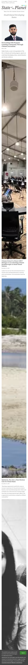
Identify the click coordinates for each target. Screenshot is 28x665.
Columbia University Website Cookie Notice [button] (12, 662)
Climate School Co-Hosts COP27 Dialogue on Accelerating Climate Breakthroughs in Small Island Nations (13, 263)
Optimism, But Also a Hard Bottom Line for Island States (13, 480)
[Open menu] (25, 2)
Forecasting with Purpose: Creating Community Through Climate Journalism (12, 44)
